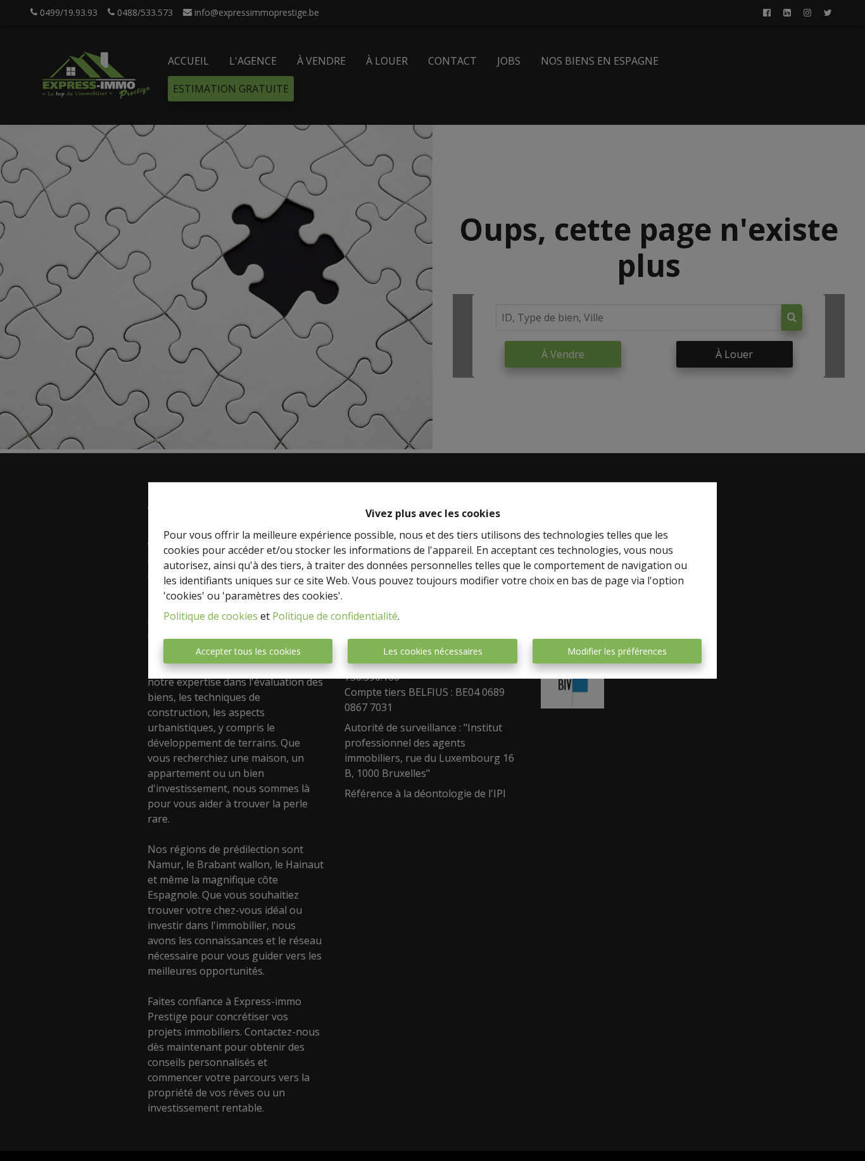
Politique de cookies (210, 616)
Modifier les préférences (617, 651)
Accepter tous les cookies (248, 651)
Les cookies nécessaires (433, 651)
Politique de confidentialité (335, 616)
